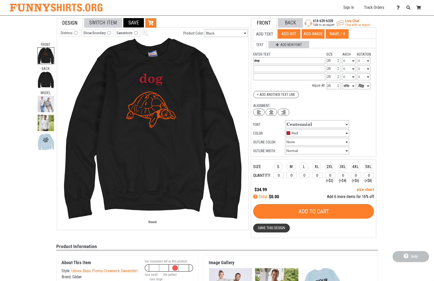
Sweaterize (125, 33)
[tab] (45, 55)
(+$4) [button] (342, 181)
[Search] (410, 8)
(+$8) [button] (368, 181)
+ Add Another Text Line (276, 95)
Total (262, 196)
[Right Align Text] (283, 112)
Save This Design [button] (271, 228)
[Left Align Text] (259, 112)
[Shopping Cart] (420, 8)
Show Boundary (94, 33)
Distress (67, 33)
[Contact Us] (399, 8)
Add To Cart (313, 211)
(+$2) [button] (329, 181)
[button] (45, 104)
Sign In (348, 7)
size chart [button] (365, 189)
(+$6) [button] (355, 181)
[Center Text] (271, 112)
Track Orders (374, 7)
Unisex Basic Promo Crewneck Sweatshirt (104, 270)
